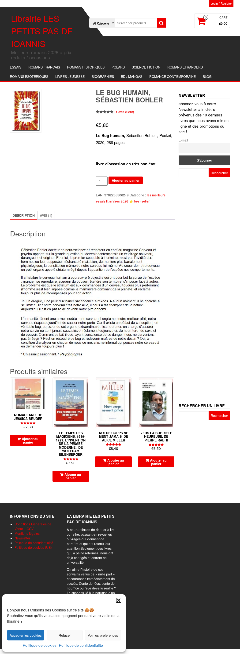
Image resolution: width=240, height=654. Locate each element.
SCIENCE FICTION (146, 67)
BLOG (207, 76)
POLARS (118, 67)
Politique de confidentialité (81, 645)
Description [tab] (23, 215)
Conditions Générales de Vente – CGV (33, 526)
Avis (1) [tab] (46, 215)
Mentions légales (27, 533)
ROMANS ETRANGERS (185, 67)
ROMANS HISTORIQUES (86, 67)
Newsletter (22, 538)
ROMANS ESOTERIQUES (29, 76)
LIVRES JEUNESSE (70, 76)
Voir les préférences (103, 635)
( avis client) (124, 111)
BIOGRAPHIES (103, 76)
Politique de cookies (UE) (33, 547)
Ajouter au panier (125, 180)
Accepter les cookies (26, 635)
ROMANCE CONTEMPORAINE (172, 76)
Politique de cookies (39, 645)
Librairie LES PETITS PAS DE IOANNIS (42, 30)
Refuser (65, 635)
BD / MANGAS (131, 76)
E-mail (183, 140)
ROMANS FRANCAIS (44, 67)
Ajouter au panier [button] (30, 440)
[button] (118, 600)
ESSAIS (15, 67)
